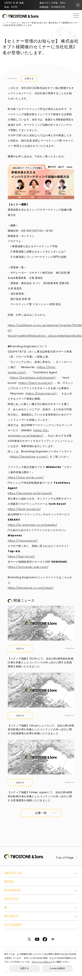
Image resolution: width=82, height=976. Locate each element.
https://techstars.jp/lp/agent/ (33, 377)
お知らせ (29, 78)
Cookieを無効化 (57, 968)
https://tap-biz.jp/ (21, 556)
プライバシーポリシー (42, 961)
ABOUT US (13, 873)
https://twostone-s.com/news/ (31, 588)
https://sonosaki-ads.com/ (28, 567)
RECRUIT (11, 916)
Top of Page (65, 857)
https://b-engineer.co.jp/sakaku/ (32, 525)
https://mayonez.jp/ (41, 393)
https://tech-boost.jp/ (35, 383)
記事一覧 (41, 813)
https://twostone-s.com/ (29, 456)
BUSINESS (12, 890)
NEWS (9, 881)
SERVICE (11, 898)
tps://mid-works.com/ (27, 477)
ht (9, 477)
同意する (24, 968)
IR (5, 907)
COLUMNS (13, 924)
